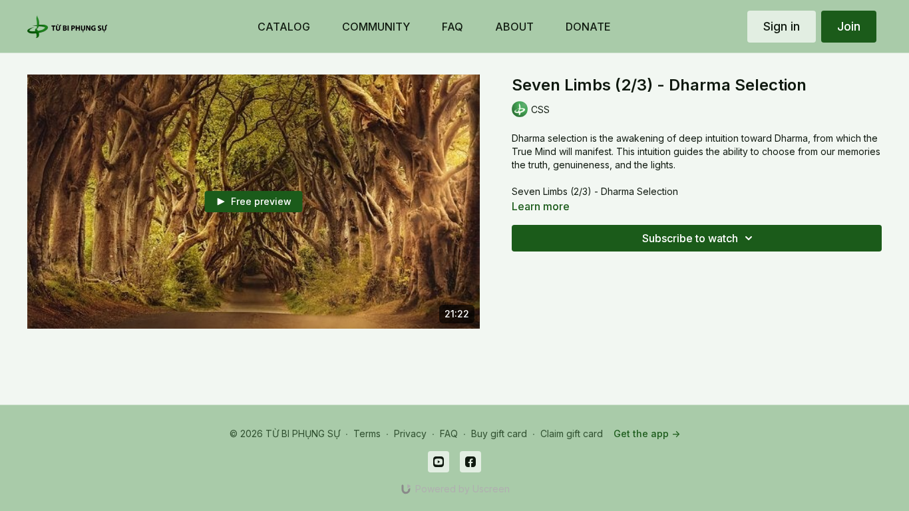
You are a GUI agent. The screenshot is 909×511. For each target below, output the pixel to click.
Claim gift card (571, 433)
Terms (367, 433)
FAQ (449, 433)
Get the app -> (647, 433)
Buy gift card (499, 433)
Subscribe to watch (690, 238)
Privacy (410, 433)
